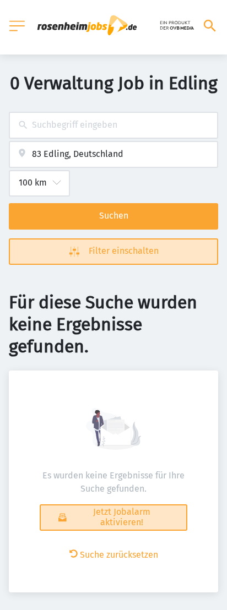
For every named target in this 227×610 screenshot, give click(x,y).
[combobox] (113, 125)
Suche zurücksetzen (119, 554)
